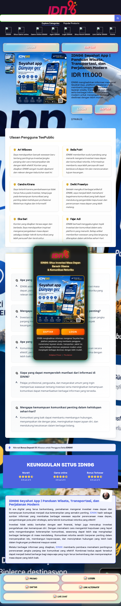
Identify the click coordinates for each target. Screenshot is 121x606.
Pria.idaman (68, 355)
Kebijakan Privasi (55, 355)
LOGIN (73, 332)
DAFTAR (48, 332)
